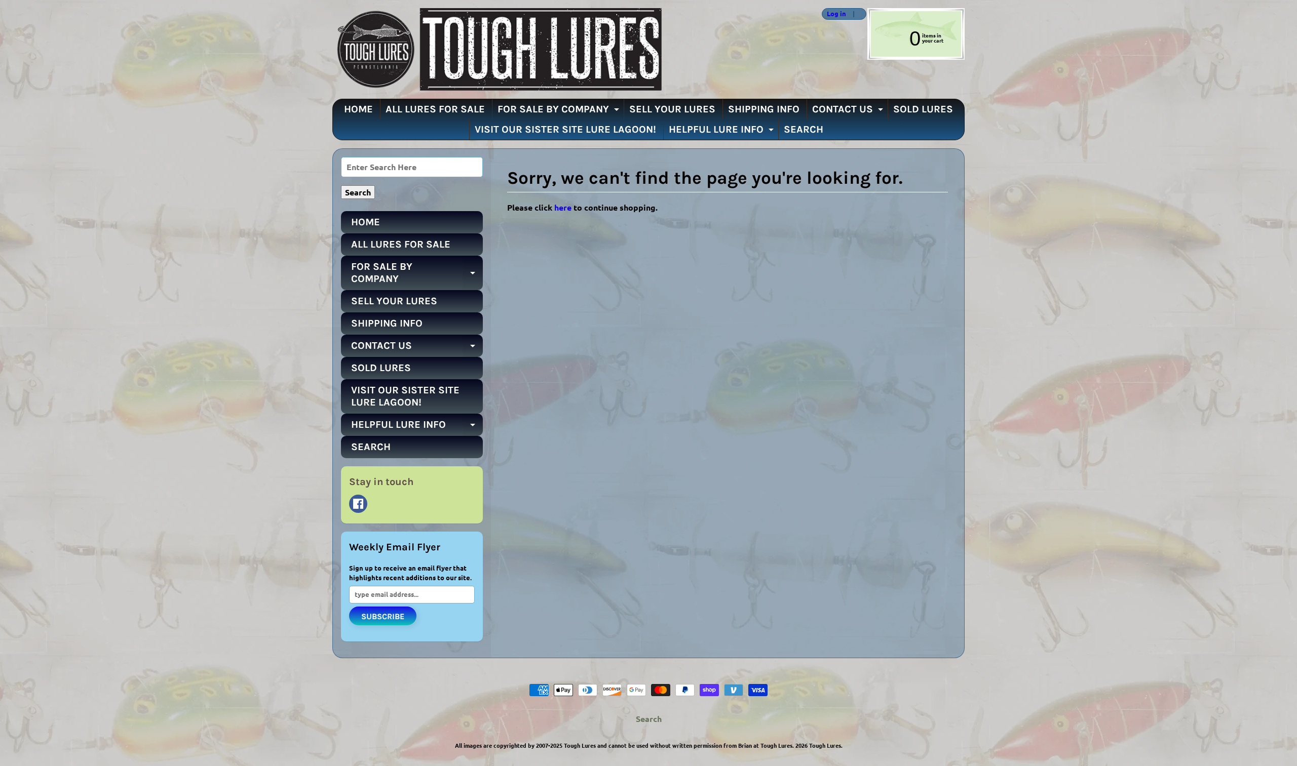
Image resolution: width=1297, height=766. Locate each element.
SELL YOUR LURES (672, 109)
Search (649, 718)
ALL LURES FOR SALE (435, 109)
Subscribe (382, 616)
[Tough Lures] (497, 49)
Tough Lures (825, 745)
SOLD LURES (923, 109)
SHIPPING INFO (763, 109)
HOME (358, 109)
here (562, 207)
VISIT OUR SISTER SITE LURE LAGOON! (565, 129)
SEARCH (803, 129)
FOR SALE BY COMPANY (560, 111)
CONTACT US (849, 111)
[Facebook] (358, 504)
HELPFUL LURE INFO (722, 132)
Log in (836, 14)
